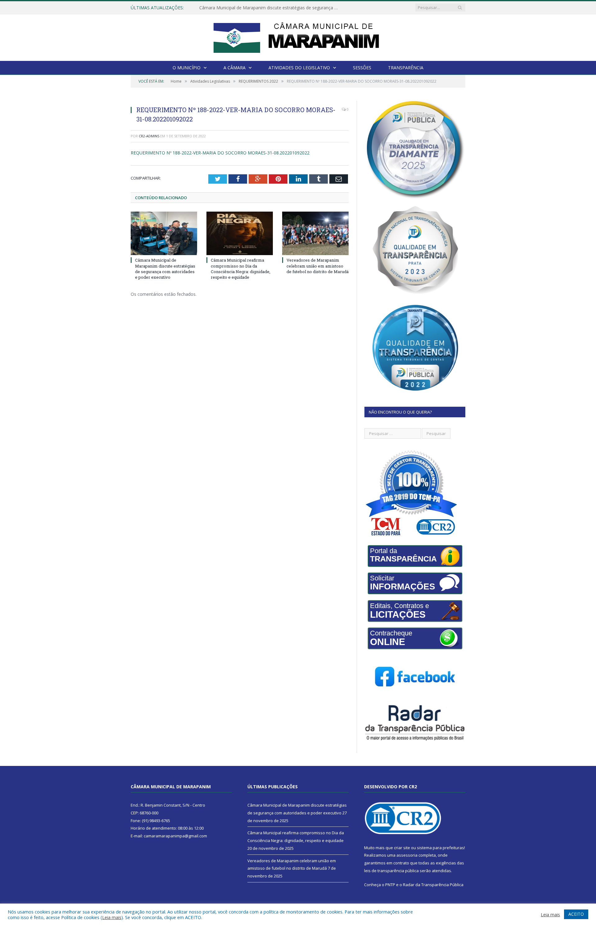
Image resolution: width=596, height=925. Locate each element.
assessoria (407, 855)
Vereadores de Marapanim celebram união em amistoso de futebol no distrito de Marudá (318, 265)
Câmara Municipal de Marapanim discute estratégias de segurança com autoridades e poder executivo (165, 268)
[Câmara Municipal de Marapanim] (298, 36)
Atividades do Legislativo (299, 68)
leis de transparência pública (391, 870)
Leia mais (111, 917)
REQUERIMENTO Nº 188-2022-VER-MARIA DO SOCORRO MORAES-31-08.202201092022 (220, 153)
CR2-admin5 (149, 136)
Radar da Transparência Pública (433, 884)
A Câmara (235, 68)
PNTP (390, 884)
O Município (187, 68)
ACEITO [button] (576, 914)
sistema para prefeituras (440, 847)
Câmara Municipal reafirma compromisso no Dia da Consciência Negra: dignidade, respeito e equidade (270, 8)
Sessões (362, 68)
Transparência (405, 68)
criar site (402, 847)
